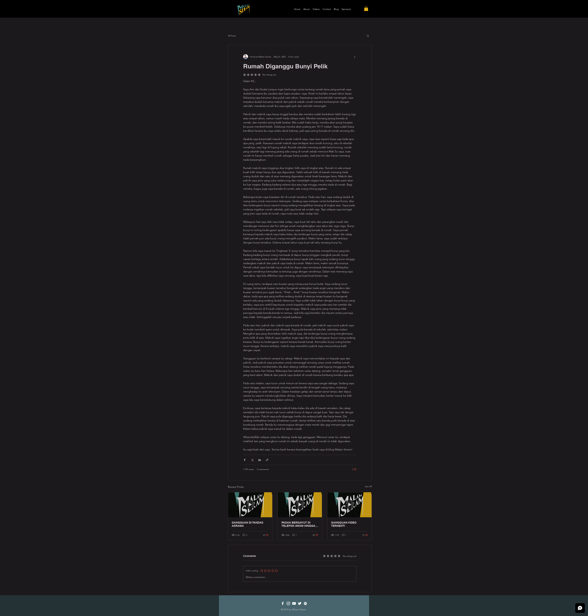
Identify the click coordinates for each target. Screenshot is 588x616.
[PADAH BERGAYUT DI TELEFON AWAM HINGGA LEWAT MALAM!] (300, 504)
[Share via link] (267, 459)
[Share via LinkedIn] (259, 459)
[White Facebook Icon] (282, 603)
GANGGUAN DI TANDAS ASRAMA (247, 524)
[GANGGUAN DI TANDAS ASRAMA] (250, 504)
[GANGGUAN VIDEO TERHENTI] (349, 504)
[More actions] (354, 57)
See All (368, 486)
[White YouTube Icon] (294, 603)
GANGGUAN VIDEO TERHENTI (343, 524)
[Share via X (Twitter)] (252, 459)
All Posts (232, 35)
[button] (366, 8)
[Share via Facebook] (244, 459)
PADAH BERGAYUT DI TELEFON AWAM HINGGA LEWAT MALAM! (298, 524)
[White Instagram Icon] (288, 603)
